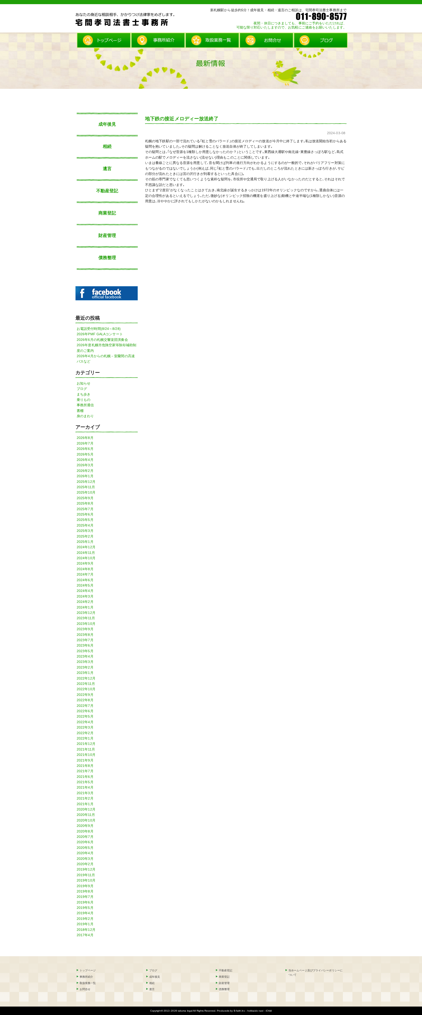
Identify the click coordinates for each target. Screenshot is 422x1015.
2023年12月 (86, 613)
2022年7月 (85, 706)
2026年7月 (85, 443)
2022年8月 (85, 700)
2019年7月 (85, 897)
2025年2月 (85, 536)
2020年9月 (85, 826)
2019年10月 (86, 880)
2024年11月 (86, 553)
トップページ (88, 970)
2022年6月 (85, 711)
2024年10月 (86, 558)
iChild (269, 1010)
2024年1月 (85, 607)
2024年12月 (86, 547)
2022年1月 (85, 738)
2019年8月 (85, 891)
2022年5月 (85, 716)
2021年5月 (85, 782)
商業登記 (107, 213)
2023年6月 (85, 645)
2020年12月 (86, 809)
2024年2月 (85, 602)
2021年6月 (85, 777)
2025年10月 (86, 492)
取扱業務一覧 (88, 983)
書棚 (80, 411)
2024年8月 (85, 569)
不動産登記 (107, 190)
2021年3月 (85, 793)
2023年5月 (85, 651)
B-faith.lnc (239, 1010)
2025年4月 (85, 525)
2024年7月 (85, 574)
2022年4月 (85, 722)
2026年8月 (85, 438)
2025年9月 (85, 498)
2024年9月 (85, 563)
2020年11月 (86, 815)
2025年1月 (85, 542)
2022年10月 (86, 689)
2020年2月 (85, 864)
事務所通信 (85, 405)
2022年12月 (86, 678)
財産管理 (107, 235)
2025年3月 (85, 531)
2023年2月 (85, 667)
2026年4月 (85, 460)
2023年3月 (85, 662)
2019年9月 (85, 886)
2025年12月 (86, 482)
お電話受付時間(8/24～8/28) (99, 329)
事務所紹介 (86, 976)
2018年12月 (86, 930)
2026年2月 (85, 471)
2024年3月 (85, 596)
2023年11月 (86, 618)
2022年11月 (86, 684)
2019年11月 (86, 875)
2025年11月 (86, 487)
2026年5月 (85, 454)
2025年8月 (85, 503)
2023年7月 (85, 640)
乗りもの (83, 400)
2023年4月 (85, 656)
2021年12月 (86, 744)
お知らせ (83, 383)
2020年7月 (85, 837)
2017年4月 (85, 935)
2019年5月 (85, 908)
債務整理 (107, 257)
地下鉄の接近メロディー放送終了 (182, 118)
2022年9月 (85, 695)
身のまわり (85, 416)
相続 (107, 146)
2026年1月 (85, 476)
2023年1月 (85, 673)
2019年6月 (85, 902)
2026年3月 (85, 465)
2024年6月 (85, 580)
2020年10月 (86, 820)
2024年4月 (85, 591)
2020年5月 (85, 848)
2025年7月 (85, 509)
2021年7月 (85, 771)
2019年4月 (85, 913)
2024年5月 (85, 585)
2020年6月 (85, 842)
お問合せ (85, 989)
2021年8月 (85, 766)
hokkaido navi (255, 1010)
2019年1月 (85, 924)
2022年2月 (85, 733)
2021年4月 (85, 787)
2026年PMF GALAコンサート (100, 334)
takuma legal (185, 1010)
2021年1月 (85, 804)
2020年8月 (85, 831)
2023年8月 (85, 635)
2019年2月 (85, 919)
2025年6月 (85, 514)
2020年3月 (85, 859)
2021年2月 (85, 798)
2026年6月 (85, 449)
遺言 (107, 168)
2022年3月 (85, 727)
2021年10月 (86, 755)
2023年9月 (85, 629)
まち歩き (83, 394)
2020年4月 (85, 853)
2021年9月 (85, 760)
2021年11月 (86, 749)
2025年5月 (85, 520)
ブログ (82, 389)
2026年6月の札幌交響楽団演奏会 (102, 340)
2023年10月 (86, 624)
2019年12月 (86, 869)
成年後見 (107, 124)
